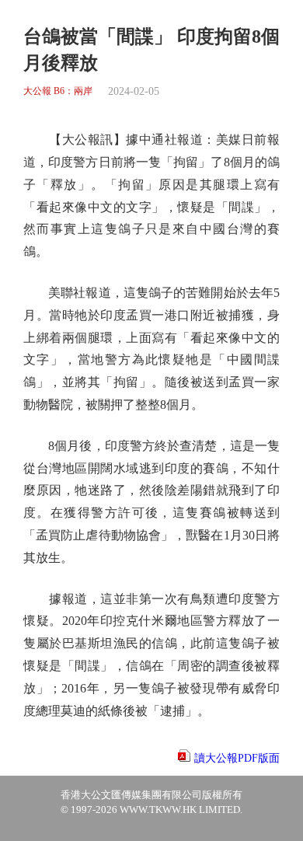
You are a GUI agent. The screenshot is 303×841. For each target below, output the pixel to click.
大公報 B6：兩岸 (57, 91)
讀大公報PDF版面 (237, 758)
